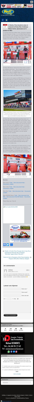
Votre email (24, 292)
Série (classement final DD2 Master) (14, 196)
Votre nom (24, 288)
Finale (11, 182)
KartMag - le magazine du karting (9, 395)
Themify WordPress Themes (23, 398)
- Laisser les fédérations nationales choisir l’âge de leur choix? (17, 369)
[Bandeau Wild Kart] (17, 7)
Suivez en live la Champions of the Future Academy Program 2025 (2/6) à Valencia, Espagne (16, 258)
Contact (30, 395)
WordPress (13, 398)
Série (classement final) (19, 182)
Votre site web (25, 295)
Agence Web (17, 396)
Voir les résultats (17, 373)
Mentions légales (20, 395)
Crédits (26, 395)
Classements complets (8, 184)
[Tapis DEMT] (13, 352)
